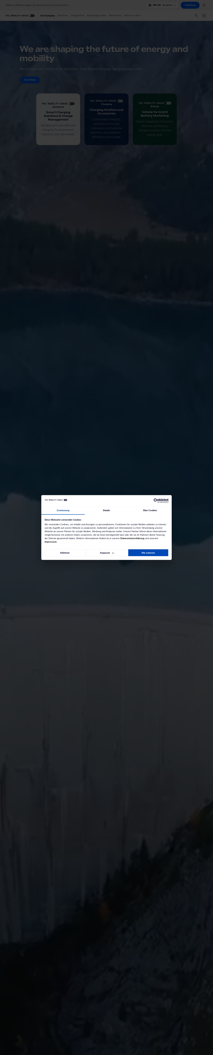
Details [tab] (106, 510)
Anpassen (105, 553)
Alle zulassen (148, 553)
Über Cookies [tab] (150, 510)
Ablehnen (65, 553)
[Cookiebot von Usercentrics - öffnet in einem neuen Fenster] (156, 501)
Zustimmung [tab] (63, 510)
